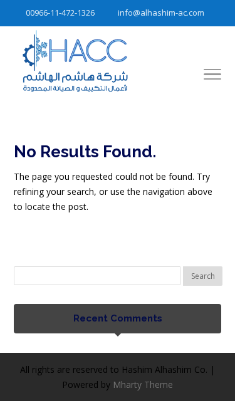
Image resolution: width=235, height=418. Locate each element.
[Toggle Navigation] (212, 76)
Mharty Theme (143, 384)
